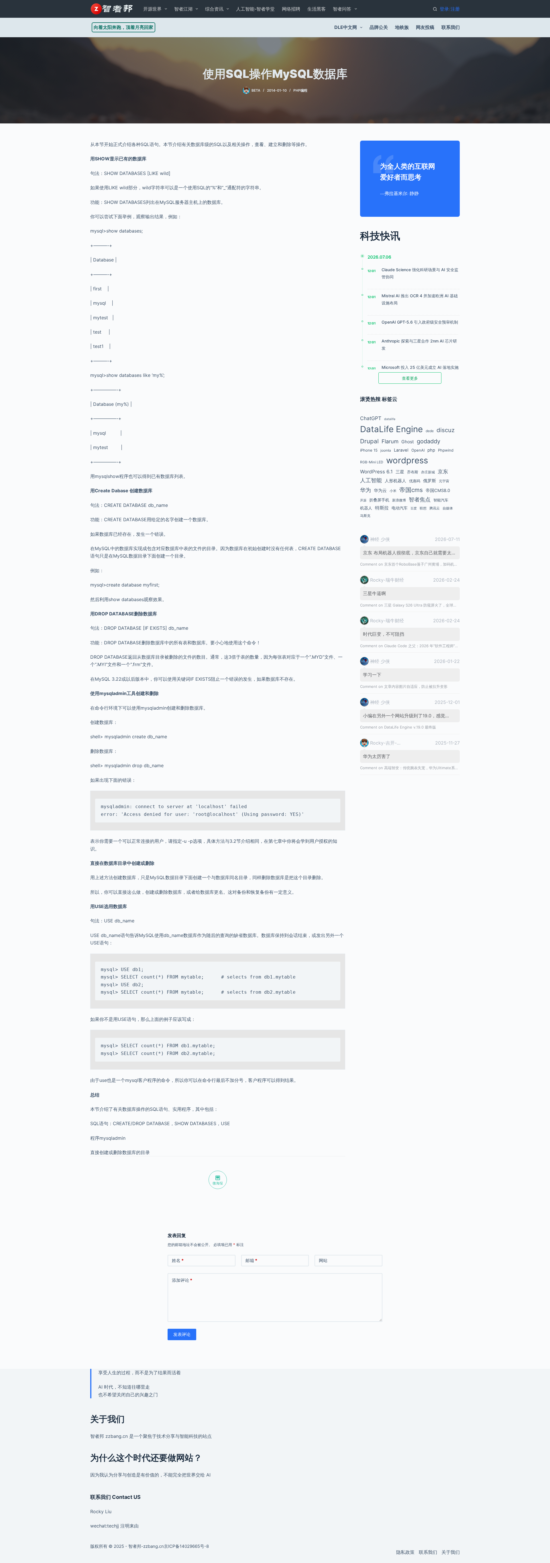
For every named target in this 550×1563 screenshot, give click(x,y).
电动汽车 (400, 507)
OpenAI (418, 450)
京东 (443, 471)
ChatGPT (370, 418)
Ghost (407, 441)
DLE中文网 (345, 27)
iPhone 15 (369, 450)
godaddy (428, 441)
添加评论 (182, 1280)
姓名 (178, 1260)
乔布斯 (412, 472)
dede (430, 431)
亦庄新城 (428, 472)
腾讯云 (434, 508)
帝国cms (411, 489)
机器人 (366, 507)
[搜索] (435, 9)
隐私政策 (405, 1552)
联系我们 (450, 27)
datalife (389, 419)
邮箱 (251, 1260)
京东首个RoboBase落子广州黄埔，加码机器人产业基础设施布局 (437, 564)
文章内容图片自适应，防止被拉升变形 (415, 686)
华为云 (380, 490)
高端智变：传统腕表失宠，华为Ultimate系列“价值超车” (430, 767)
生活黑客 (316, 9)
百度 (413, 508)
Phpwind (445, 450)
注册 (455, 9)
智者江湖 (183, 9)
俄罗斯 (429, 480)
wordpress (407, 460)
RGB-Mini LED (371, 462)
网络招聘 (291, 9)
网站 (323, 1260)
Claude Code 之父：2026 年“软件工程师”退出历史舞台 (430, 645)
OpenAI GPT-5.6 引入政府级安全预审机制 (420, 322)
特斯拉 (382, 508)
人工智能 (371, 480)
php (431, 450)
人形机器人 (395, 480)
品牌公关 (379, 27)
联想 (423, 508)
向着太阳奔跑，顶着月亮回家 (123, 27)
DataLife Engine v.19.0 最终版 (410, 727)
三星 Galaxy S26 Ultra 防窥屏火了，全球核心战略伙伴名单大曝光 (439, 605)
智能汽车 (440, 500)
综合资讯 (214, 9)
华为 (365, 490)
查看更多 (410, 378)
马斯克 (365, 515)
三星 (400, 472)
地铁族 (402, 27)
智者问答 (342, 9)
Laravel (401, 450)
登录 (444, 9)
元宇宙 (444, 481)
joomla (385, 450)
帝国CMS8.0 (438, 490)
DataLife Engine (391, 429)
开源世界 (152, 9)
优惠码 (414, 481)
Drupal (369, 441)
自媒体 (448, 508)
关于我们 (450, 1552)
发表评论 (181, 1334)
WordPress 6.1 (376, 472)
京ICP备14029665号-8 (186, 1546)
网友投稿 (425, 27)
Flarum (390, 441)
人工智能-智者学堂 (255, 9)
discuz (446, 430)
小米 (393, 491)
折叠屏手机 (379, 499)
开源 (363, 500)
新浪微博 (399, 500)
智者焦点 (420, 499)
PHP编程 (300, 90)
